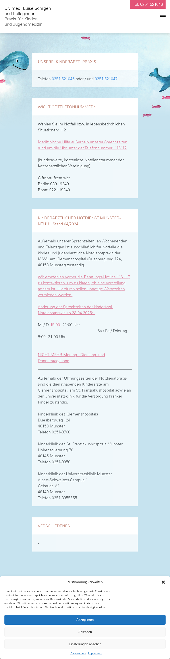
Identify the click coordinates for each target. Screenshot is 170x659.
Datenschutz (78, 653)
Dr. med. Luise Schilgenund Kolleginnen (27, 16)
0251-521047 (106, 78)
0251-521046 (63, 78)
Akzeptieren (85, 620)
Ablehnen (85, 632)
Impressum (95, 653)
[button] (163, 582)
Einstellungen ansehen (85, 644)
